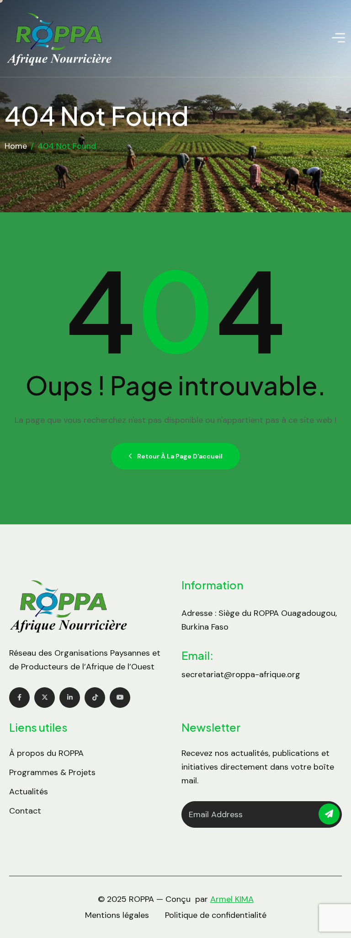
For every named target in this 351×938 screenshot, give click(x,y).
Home (16, 145)
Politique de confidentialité (215, 915)
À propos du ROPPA (46, 753)
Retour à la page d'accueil (180, 456)
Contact (25, 810)
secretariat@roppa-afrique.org (240, 674)
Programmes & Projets (52, 772)
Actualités (28, 791)
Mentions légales (117, 915)
